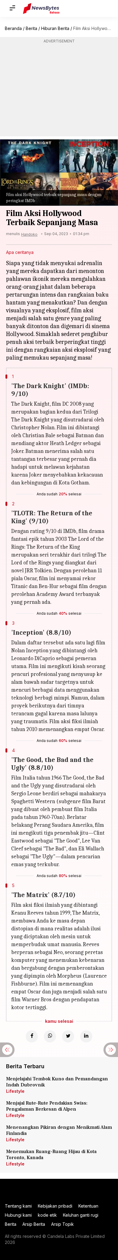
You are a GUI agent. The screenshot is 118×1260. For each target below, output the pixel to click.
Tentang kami (18, 1205)
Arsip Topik (62, 1224)
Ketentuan (88, 1205)
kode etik (47, 1215)
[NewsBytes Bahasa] (41, 8)
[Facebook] (32, 1036)
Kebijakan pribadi (55, 1205)
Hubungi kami (18, 1215)
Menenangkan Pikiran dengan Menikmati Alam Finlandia (59, 1130)
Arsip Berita (33, 1224)
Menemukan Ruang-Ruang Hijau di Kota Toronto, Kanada (51, 1155)
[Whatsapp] (50, 1036)
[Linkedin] (86, 1036)
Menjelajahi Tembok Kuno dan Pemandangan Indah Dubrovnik (57, 1082)
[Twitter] (68, 1036)
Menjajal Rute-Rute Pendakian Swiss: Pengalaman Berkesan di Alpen (46, 1106)
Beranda (13, 28)
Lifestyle (15, 1091)
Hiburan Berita (55, 28)
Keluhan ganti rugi (80, 1215)
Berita (31, 28)
